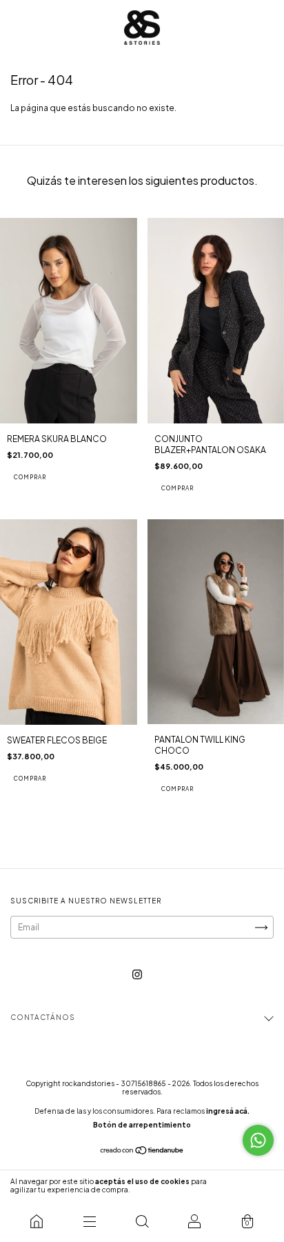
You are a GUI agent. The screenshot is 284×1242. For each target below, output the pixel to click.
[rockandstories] (36, 1221)
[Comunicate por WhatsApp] (258, 1140)
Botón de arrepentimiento (142, 1125)
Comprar (30, 477)
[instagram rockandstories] (137, 975)
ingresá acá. (228, 1111)
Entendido (245, 1185)
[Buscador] (142, 1221)
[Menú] (89, 1221)
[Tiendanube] (142, 1152)
